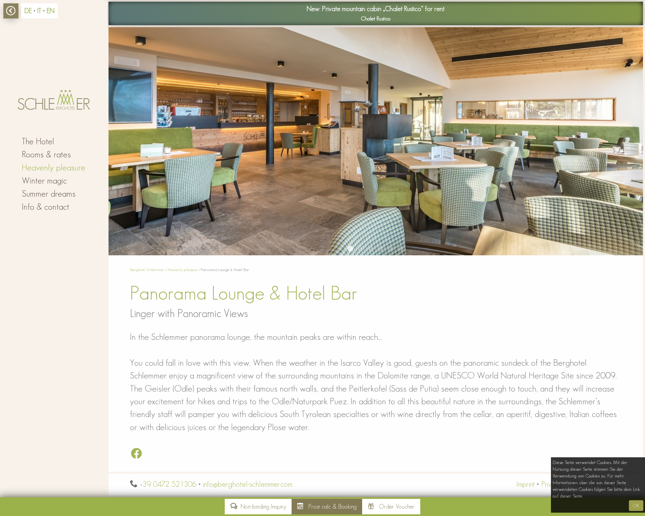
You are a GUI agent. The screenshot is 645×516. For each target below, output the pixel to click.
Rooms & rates (46, 154)
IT (39, 10)
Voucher (397, 506)
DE (28, 10)
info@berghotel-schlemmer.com (247, 484)
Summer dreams (49, 193)
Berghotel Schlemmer (147, 269)
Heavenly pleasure (182, 269)
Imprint (525, 484)
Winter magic (44, 180)
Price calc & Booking (330, 506)
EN (50, 10)
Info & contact (45, 206)
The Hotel (38, 141)
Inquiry (263, 506)
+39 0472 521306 (168, 484)
